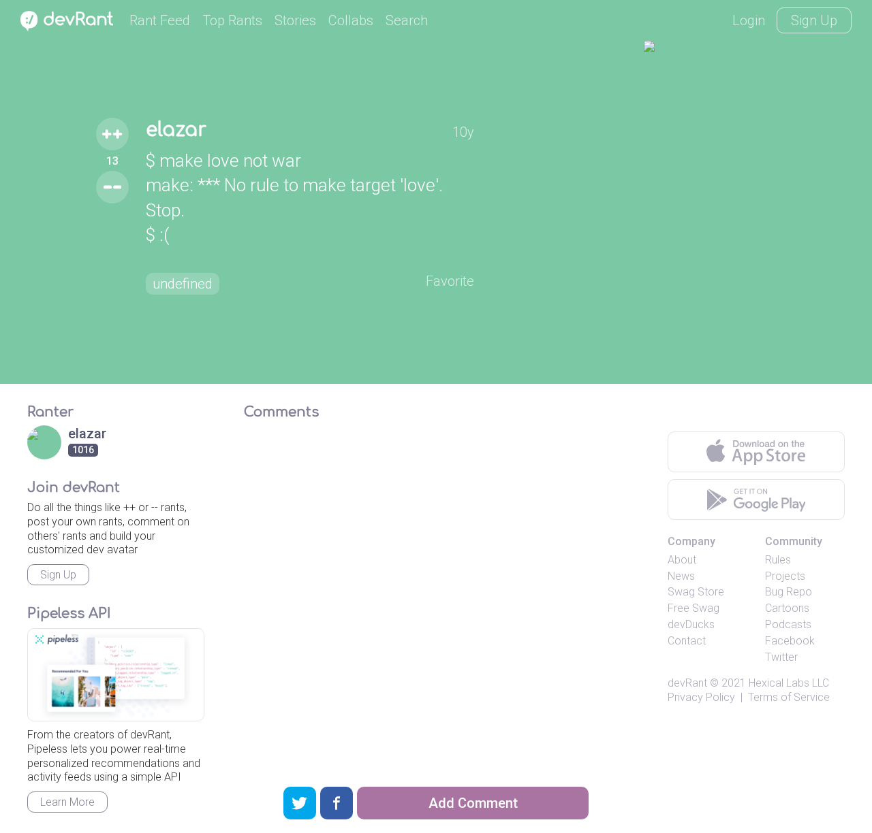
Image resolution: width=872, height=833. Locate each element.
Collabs (350, 20)
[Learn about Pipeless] (115, 674)
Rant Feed (159, 20)
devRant (687, 682)
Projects (785, 576)
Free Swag (693, 608)
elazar (176, 130)
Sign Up (814, 20)
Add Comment (473, 803)
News (681, 576)
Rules (778, 559)
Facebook (790, 640)
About (682, 559)
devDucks (691, 624)
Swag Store (696, 591)
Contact (687, 640)
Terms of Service (789, 697)
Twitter (781, 657)
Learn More (67, 802)
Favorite (450, 281)
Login (748, 20)
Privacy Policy (701, 697)
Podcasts (788, 624)
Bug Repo (788, 591)
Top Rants (232, 20)
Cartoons (787, 608)
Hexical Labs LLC (789, 682)
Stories (295, 20)
